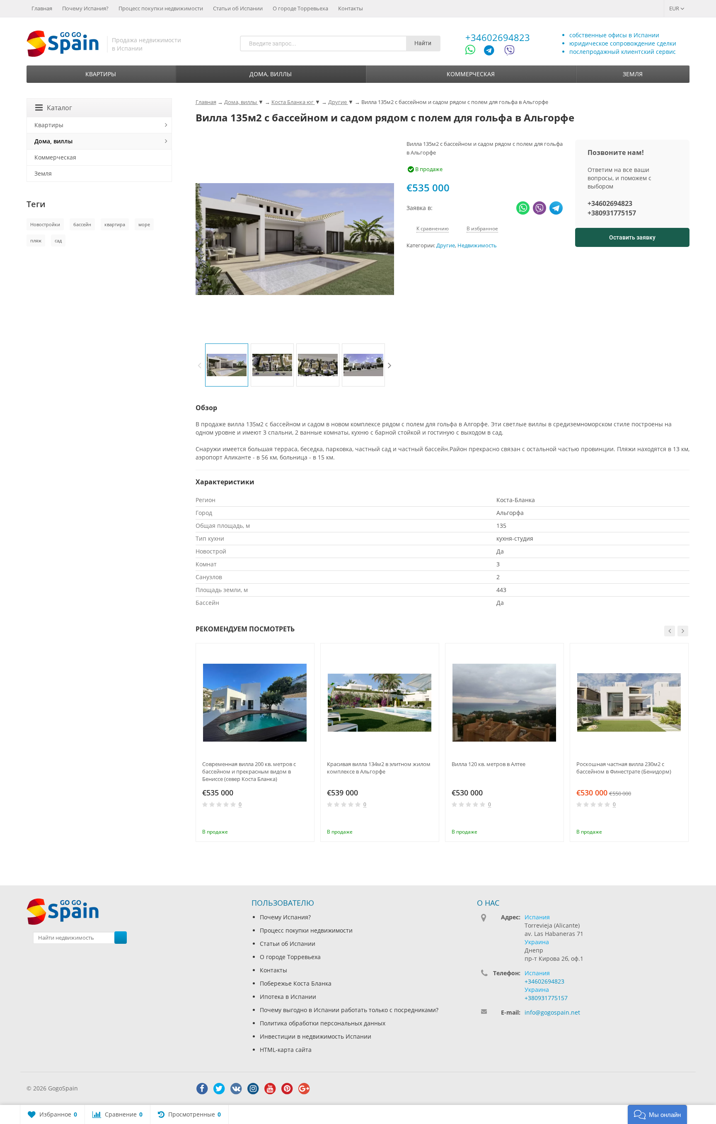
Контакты (350, 8)
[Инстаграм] (253, 1088)
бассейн (82, 224)
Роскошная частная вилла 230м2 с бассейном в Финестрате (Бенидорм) (623, 767)
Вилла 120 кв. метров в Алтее (488, 764)
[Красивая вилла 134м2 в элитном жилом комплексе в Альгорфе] (380, 702)
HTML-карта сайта (286, 1050)
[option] (226, 365)
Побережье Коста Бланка (295, 983)
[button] (657, 1114)
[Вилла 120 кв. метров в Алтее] (504, 702)
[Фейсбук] (202, 1088)
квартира (114, 224)
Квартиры (100, 74)
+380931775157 (612, 213)
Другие (445, 245)
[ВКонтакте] (236, 1088)
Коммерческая (471, 74)
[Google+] (304, 1088)
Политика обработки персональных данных (322, 1023)
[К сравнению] (291, 820)
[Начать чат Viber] (509, 52)
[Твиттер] (219, 1088)
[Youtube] (270, 1088)
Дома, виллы (270, 74)
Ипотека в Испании (288, 997)
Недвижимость (477, 245)
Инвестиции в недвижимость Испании (315, 1036)
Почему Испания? (85, 8)
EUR (674, 8)
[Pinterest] (287, 1088)
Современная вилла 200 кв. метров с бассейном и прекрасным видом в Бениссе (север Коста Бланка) (249, 771)
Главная (41, 8)
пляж (35, 240)
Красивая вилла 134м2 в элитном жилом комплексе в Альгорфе (379, 767)
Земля (633, 74)
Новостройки (45, 224)
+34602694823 (497, 37)
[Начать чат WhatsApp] (473, 52)
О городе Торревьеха (300, 8)
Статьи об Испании (238, 8)
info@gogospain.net (552, 1012)
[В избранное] (305, 820)
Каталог (59, 107)
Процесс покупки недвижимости (161, 8)
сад (58, 240)
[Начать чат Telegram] (492, 52)
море (144, 224)
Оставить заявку (632, 237)
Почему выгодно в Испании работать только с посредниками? (349, 1010)
